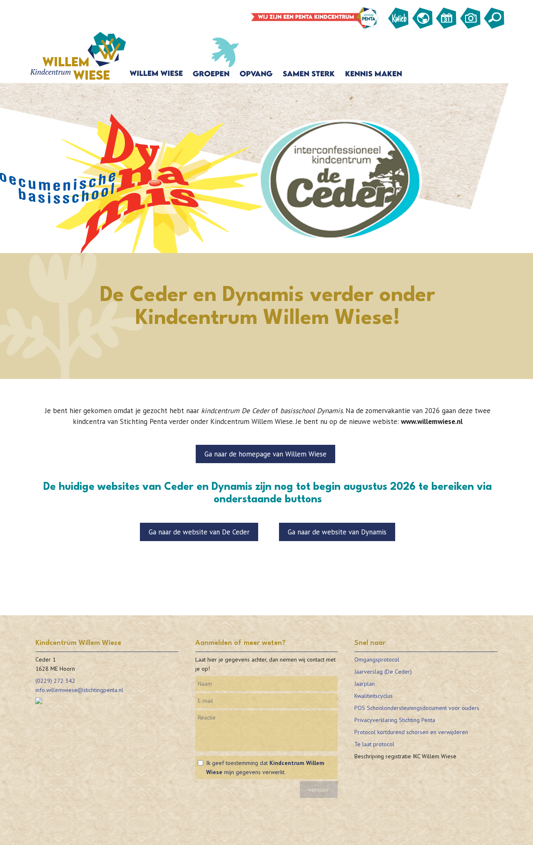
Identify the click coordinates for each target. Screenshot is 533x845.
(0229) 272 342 (55, 681)
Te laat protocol (374, 744)
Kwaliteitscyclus (373, 696)
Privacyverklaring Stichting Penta (394, 720)
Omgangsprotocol (376, 659)
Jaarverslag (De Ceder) (383, 671)
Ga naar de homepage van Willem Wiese (265, 454)
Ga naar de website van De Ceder (199, 532)
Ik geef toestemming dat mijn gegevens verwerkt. (265, 767)
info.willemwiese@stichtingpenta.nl (79, 690)
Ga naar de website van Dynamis (337, 532)
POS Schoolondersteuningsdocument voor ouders (416, 708)
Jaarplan (364, 683)
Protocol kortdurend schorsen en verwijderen (411, 732)
